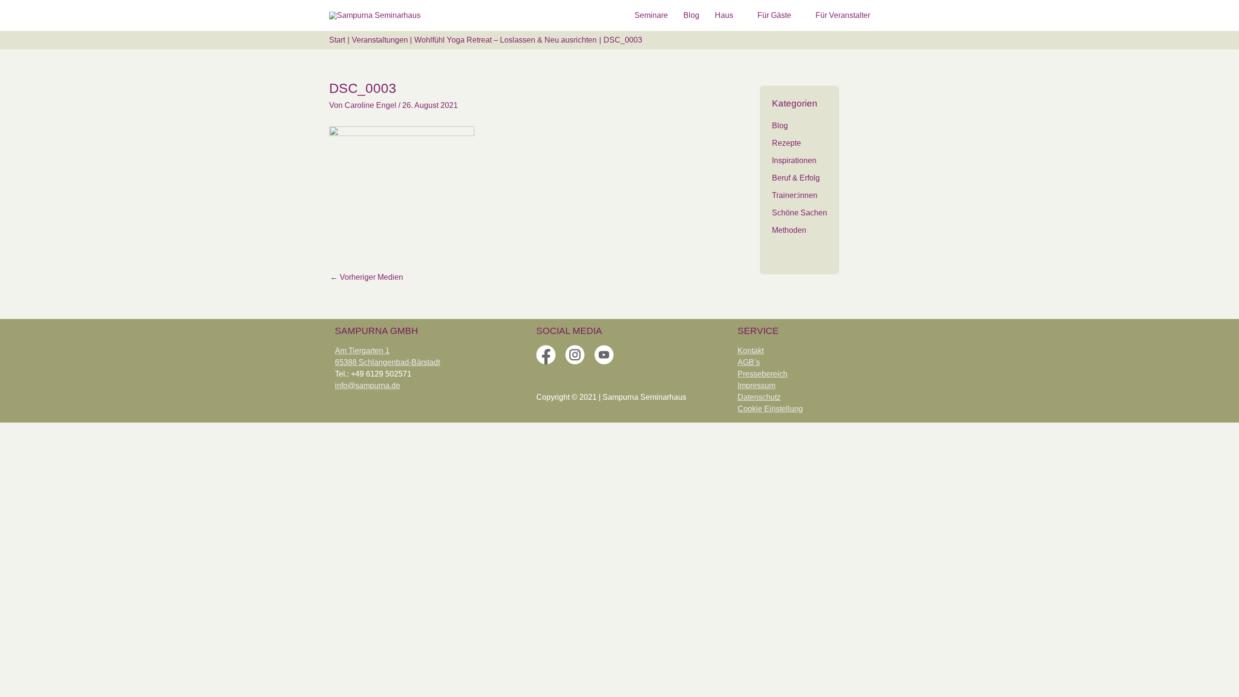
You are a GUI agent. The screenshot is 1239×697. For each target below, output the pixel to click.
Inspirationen (794, 160)
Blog (780, 125)
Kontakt (751, 351)
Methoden (789, 230)
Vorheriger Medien (366, 277)
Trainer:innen (794, 195)
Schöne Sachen (799, 213)
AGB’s (749, 362)
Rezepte (786, 143)
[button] (898, 15)
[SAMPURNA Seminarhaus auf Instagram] (575, 354)
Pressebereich (762, 374)
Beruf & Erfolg (796, 178)
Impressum (756, 385)
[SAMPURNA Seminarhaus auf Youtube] (604, 354)
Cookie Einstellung (770, 409)
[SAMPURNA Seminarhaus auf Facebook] (546, 354)
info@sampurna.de (367, 385)
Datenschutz (759, 397)
